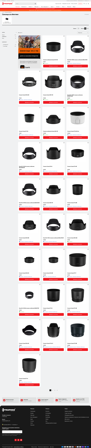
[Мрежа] (85, 28)
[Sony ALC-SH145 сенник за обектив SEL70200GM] (29, 153)
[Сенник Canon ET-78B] (77, 330)
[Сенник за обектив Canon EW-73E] (53, 118)
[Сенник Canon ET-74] (29, 365)
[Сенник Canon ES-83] (53, 153)
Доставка (12, 0)
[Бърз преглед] (63, 37)
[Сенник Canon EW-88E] (77, 224)
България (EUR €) (7, 424)
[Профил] (86, 3)
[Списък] (88, 28)
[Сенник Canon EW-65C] (29, 260)
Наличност (4, 42)
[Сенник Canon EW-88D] (29, 81)
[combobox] (26, 3)
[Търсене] (35, 3)
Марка (3, 32)
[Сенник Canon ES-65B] (53, 260)
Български (86, 0)
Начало (3, 12)
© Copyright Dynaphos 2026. (7, 446)
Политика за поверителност (43, 446)
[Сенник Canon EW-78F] (53, 189)
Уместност (80, 32)
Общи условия (34, 446)
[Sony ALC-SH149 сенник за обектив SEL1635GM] (29, 189)
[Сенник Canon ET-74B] (77, 295)
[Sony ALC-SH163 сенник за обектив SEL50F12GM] (77, 81)
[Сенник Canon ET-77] (77, 260)
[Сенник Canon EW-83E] (29, 330)
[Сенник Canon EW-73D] (53, 81)
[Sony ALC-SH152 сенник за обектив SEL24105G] (77, 46)
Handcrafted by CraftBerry (19, 446)
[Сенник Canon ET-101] (53, 295)
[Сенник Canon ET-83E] (77, 153)
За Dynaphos (4, 0)
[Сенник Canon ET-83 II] (53, 330)
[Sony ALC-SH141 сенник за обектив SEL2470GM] (53, 224)
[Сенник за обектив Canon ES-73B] (53, 46)
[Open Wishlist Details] (84, 3)
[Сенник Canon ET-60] (29, 118)
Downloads (8, 0)
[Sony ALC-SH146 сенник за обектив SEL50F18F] (29, 295)
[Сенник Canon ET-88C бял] (77, 118)
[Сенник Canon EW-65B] (29, 224)
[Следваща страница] (57, 390)
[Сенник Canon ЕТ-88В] (77, 189)
